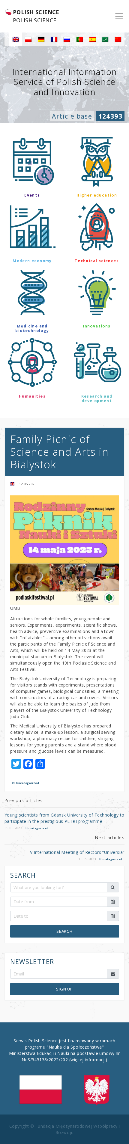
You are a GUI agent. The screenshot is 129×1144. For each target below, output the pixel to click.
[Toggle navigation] (119, 16)
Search (64, 931)
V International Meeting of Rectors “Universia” (77, 852)
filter (64, 418)
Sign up (64, 989)
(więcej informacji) (88, 1059)
